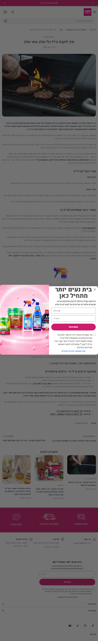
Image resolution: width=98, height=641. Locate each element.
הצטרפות (73, 327)
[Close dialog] (95, 289)
